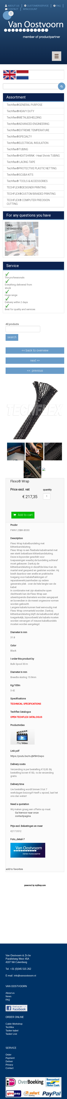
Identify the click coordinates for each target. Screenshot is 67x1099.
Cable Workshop (14, 1024)
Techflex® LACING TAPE (21, 161)
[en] (9, 74)
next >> (35, 360)
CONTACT (13, 9)
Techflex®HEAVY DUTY (20, 111)
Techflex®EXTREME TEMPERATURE (28, 130)
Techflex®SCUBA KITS (20, 174)
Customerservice (38, 5)
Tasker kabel (12, 1030)
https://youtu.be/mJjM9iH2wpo (27, 756)
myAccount (30, 9)
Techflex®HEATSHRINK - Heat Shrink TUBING (33, 155)
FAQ (58, 5)
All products (12, 324)
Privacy (9, 1065)
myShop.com (40, 885)
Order (8, 1054)
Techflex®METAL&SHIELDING (24, 117)
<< (35, 350)
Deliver (9, 1061)
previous (37, 370)
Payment (10, 1058)
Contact (9, 1068)
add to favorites (14, 869)
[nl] (22, 74)
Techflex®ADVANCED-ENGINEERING (28, 123)
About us (10, 993)
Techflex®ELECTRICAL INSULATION (27, 142)
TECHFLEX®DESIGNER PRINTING (26, 187)
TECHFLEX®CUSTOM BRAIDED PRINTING (31, 193)
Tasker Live (11, 1034)
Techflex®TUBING (17, 149)
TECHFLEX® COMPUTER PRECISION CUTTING (28, 202)
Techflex (10, 1027)
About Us (13, 5)
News (8, 996)
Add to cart (25, 515)
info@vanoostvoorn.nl (25, 975)
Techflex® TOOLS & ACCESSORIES (27, 181)
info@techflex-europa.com (21, 241)
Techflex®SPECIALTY (19, 136)
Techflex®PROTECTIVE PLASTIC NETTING (32, 168)
